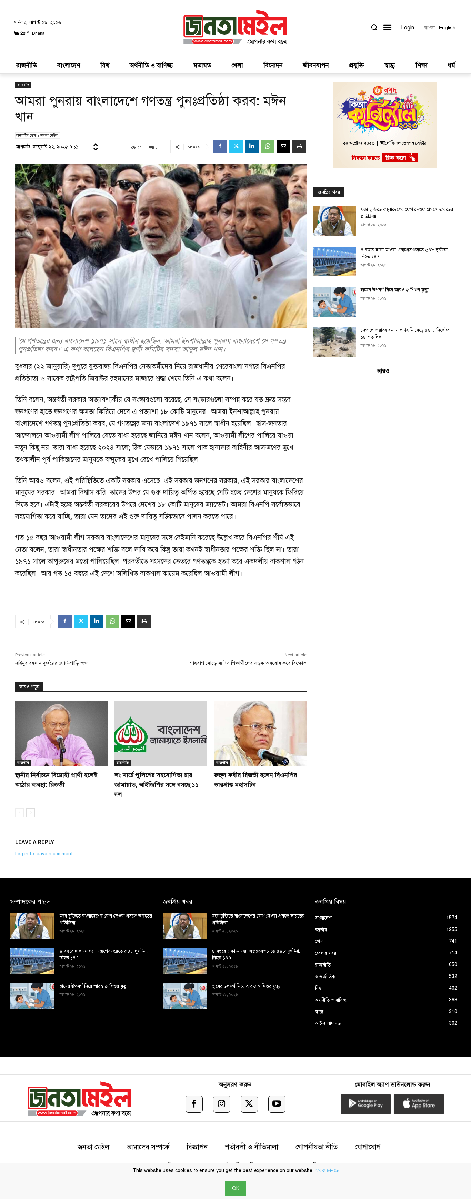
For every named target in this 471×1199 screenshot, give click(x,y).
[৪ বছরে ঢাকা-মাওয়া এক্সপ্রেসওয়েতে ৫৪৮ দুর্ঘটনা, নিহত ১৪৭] (334, 262)
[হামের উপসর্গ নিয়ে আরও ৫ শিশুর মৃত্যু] (334, 302)
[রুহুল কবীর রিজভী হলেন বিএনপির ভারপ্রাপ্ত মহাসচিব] (260, 733)
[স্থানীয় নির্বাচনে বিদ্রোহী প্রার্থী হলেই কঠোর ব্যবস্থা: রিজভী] (61, 733)
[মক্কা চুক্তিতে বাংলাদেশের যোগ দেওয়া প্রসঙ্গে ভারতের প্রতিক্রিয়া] (334, 221)
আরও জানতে (327, 1170)
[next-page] (30, 812)
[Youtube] (276, 1104)
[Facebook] (220, 146)
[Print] (299, 146)
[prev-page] (19, 812)
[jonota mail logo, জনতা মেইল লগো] (235, 28)
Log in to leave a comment (44, 854)
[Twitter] (236, 146)
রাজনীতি (23, 84)
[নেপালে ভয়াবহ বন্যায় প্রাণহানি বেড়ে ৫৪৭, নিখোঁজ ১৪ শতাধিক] (334, 342)
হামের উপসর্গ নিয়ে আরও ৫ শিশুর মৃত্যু (395, 290)
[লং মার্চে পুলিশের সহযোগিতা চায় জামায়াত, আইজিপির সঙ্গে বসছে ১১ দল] (160, 733)
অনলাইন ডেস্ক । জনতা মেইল (37, 135)
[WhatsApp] (267, 146)
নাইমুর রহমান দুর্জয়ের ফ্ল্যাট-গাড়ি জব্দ (51, 663)
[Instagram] (221, 1104)
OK (235, 1188)
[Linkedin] (252, 146)
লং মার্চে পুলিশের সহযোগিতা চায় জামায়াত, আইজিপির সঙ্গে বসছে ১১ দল (156, 784)
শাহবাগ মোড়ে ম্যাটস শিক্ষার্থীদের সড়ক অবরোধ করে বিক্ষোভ (248, 663)
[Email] (283, 146)
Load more (382, 371)
